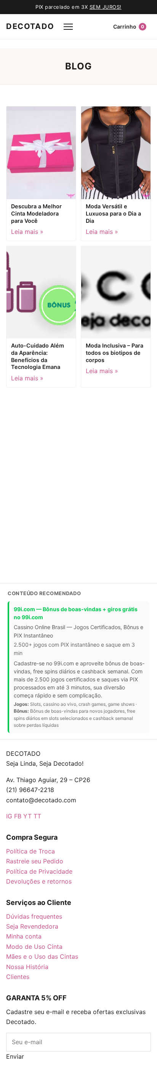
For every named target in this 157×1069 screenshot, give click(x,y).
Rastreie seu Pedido (34, 861)
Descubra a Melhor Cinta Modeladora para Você (36, 213)
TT (37, 816)
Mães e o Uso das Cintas (42, 956)
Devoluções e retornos (39, 881)
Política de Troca (30, 851)
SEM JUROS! (106, 7)
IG (9, 816)
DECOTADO (30, 26)
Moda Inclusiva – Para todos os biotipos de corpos (114, 352)
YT (27, 816)
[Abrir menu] (68, 27)
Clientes (17, 976)
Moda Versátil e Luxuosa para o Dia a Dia (113, 213)
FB (17, 816)
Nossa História (27, 967)
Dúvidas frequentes (34, 916)
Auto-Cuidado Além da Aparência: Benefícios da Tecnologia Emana (37, 356)
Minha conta (24, 936)
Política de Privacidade (39, 871)
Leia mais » (27, 231)
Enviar (15, 1056)
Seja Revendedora (32, 926)
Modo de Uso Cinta (34, 946)
